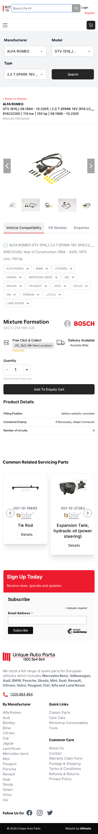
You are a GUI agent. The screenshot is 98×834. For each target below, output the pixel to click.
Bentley (9, 723)
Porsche (9, 769)
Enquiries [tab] (81, 228)
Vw (5, 800)
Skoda (8, 784)
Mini (6, 759)
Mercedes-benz (15, 753)
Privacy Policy (60, 779)
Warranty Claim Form (66, 758)
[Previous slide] (10, 513)
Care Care (57, 718)
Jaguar (8, 743)
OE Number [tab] (57, 228)
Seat (6, 779)
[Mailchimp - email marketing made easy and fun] (77, 634)
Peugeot (9, 764)
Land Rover (12, 748)
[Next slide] (88, 513)
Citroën (9, 733)
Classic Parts (59, 712)
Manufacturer (15, 40)
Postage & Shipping (65, 763)
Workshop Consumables (68, 723)
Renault (9, 774)
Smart (8, 789)
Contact (55, 753)
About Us (56, 748)
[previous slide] (7, 166)
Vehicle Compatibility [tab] (23, 228)
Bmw (7, 728)
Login (84, 7)
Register (90, 13)
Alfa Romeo (12, 712)
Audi (6, 718)
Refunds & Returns (64, 774)
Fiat (6, 738)
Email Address (20, 613)
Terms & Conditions (65, 768)
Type (8, 63)
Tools (53, 728)
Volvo (7, 794)
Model (57, 40)
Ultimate (85, 828)
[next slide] (91, 166)
